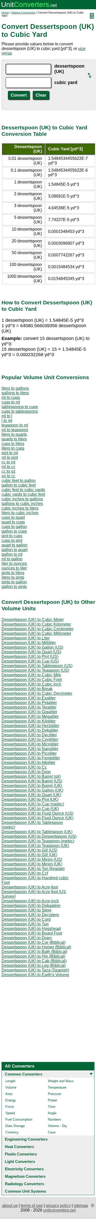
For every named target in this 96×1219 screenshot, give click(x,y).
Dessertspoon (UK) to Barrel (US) (32, 781)
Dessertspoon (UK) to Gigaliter (29, 712)
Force (9, 1107)
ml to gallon (12, 559)
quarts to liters (14, 439)
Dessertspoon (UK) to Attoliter (28, 762)
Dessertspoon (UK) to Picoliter (29, 753)
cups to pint (12, 540)
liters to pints (13, 577)
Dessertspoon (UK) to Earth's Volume (35, 975)
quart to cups (13, 522)
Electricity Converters (24, 1169)
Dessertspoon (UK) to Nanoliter (30, 749)
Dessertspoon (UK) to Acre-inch (30, 901)
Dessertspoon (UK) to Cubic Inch (31, 684)
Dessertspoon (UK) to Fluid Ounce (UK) (37, 818)
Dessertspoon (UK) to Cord (26, 919)
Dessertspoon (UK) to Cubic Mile (31, 675)
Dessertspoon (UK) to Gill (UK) (29, 855)
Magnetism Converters (25, 1176)
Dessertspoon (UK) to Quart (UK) (31, 795)
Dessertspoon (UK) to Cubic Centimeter (37, 629)
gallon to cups (14, 531)
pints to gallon (14, 582)
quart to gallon (14, 545)
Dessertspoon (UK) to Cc (24, 767)
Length (10, 1081)
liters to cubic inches (20, 513)
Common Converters (23, 1074)
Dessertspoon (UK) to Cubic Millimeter (36, 633)
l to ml (7, 420)
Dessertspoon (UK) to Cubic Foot (32, 679)
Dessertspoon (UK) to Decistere (30, 915)
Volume (10, 1087)
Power (52, 1100)
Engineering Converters (26, 1139)
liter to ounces (14, 563)
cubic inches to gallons (22, 499)
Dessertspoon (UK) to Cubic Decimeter (37, 693)
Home (5, 12)
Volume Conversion (23, 12)
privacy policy (58, 1205)
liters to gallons (15, 388)
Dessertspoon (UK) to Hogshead (31, 928)
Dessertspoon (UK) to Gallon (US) (32, 647)
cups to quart (13, 517)
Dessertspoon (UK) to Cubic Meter (33, 619)
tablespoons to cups (20, 407)
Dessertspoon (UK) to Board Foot (32, 933)
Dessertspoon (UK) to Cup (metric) (33, 804)
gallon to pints (14, 586)
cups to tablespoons (20, 411)
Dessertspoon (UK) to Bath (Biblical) (34, 951)
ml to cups (11, 397)
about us (10, 1205)
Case (52, 1132)
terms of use (32, 1205)
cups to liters (13, 443)
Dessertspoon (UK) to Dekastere (31, 905)
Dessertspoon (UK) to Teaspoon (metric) (38, 841)
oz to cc (8, 476)
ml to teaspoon (15, 430)
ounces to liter (14, 568)
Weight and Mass (61, 1081)
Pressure (54, 1094)
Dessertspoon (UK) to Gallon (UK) (32, 790)
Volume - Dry (57, 1126)
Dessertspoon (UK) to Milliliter (29, 643)
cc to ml (8, 462)
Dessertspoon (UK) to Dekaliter (30, 730)
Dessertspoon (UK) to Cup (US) (30, 661)
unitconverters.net (59, 1210)
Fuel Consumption (18, 1119)
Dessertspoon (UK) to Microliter (30, 744)
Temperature (57, 1087)
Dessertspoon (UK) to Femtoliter (31, 758)
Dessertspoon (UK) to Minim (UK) (32, 864)
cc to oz (8, 471)
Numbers (54, 1119)
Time (51, 1107)
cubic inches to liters (20, 508)
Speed (10, 1113)
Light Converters (20, 1161)
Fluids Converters (21, 1154)
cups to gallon (14, 526)
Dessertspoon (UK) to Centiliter (30, 739)
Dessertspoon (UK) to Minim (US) (32, 859)
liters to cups (13, 448)
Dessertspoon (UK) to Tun (25, 924)
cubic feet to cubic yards (23, 490)
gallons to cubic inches (22, 503)
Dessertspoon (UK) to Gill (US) (29, 850)
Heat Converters (19, 1146)
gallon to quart (14, 549)
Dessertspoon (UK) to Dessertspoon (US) (39, 836)
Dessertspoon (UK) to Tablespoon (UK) (37, 832)
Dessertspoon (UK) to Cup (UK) (30, 809)
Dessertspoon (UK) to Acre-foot (30, 887)
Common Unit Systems (25, 1191)
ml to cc (8, 466)
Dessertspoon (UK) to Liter (26, 638)
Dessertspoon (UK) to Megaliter (30, 716)
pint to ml (10, 453)
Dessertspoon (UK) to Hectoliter (30, 726)
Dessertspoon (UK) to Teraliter (29, 707)
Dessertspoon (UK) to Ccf (25, 873)
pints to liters (13, 573)
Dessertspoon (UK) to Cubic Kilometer (36, 624)
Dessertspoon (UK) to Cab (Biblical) (34, 961)
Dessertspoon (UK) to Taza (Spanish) (35, 970)
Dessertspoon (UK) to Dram (27, 938)
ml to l (7, 416)
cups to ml (11, 402)
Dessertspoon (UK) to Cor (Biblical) (34, 942)
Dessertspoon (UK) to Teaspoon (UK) (35, 845)
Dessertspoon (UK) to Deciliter (29, 735)
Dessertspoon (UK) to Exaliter (29, 698)
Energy (10, 1100)
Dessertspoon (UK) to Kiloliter (29, 721)
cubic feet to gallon (19, 480)
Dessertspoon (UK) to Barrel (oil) (31, 776)
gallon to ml (12, 554)
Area (8, 1094)
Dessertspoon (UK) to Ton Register (33, 868)
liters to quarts (14, 434)
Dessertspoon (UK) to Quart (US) (31, 652)
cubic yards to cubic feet (23, 494)
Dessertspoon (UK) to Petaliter (29, 702)
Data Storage (15, 1126)
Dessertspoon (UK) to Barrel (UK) (32, 785)
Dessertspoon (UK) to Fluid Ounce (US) (37, 813)
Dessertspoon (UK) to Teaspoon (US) (35, 670)
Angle (52, 1113)
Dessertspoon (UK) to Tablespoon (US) (37, 666)
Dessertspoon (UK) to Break (27, 689)
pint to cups (12, 536)
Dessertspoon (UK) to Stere (26, 910)
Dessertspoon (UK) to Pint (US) (30, 656)
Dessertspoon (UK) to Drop (26, 772)
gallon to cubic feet (19, 485)
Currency (12, 1132)
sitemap (81, 1205)
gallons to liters (15, 393)
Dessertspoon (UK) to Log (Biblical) (34, 965)
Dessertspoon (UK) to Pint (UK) (30, 799)
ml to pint (10, 457)
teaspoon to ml (15, 425)
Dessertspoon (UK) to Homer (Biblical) (36, 947)
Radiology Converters (24, 1184)
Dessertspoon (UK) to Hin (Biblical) (33, 956)
